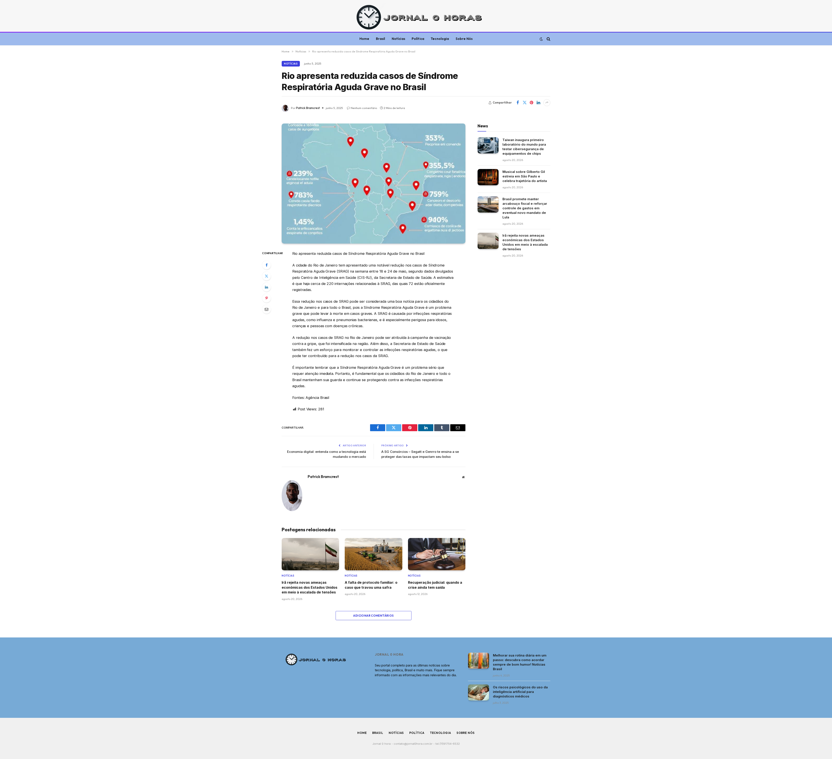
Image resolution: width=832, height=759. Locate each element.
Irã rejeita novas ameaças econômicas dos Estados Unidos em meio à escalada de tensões (309, 587)
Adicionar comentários (373, 615)
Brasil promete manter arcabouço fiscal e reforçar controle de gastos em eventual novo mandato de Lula (524, 208)
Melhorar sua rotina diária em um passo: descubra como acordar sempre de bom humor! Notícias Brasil (519, 662)
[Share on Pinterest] (531, 102)
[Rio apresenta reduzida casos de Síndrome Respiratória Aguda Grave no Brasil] (373, 184)
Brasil (380, 39)
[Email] (266, 309)
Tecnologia (440, 39)
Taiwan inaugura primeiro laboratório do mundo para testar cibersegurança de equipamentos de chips (524, 147)
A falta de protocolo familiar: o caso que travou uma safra (371, 584)
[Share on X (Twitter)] (524, 102)
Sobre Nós (464, 39)
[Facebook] (266, 265)
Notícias (398, 39)
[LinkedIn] (266, 287)
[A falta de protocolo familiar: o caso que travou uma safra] (373, 554)
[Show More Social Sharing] (546, 102)
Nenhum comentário (364, 108)
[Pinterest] (266, 298)
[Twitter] (266, 276)
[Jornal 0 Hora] (416, 17)
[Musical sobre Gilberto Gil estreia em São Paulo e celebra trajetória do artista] (488, 177)
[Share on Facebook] (517, 102)
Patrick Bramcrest (308, 108)
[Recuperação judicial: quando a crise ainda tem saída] (436, 554)
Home (364, 39)
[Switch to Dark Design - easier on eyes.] (541, 39)
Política (418, 39)
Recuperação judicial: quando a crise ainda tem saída (435, 584)
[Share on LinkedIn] (538, 102)
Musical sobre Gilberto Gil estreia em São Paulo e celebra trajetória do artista (524, 176)
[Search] (548, 39)
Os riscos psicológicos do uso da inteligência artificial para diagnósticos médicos (520, 691)
